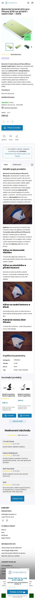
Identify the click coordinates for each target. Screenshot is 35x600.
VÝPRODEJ (17, 360)
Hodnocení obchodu (17, 430)
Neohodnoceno (16, 54)
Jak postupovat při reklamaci (11, 548)
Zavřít (30, 143)
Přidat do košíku (13, 128)
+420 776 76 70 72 (7, 517)
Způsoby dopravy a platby (10, 556)
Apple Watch (5, 538)
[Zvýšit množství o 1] (12, 122)
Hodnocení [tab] (17, 165)
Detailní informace (7, 97)
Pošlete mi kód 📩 (17, 592)
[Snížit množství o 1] (3, 122)
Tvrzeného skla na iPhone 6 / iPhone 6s (16, 232)
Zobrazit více (17, 498)
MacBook (4, 535)
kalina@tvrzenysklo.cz (8, 514)
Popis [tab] (6, 165)
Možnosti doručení (10, 108)
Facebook (2, 520)
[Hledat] (28, 3)
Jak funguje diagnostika (9, 550)
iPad (2, 532)
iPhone (3, 530)
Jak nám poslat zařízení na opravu (13, 553)
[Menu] (3, 3)
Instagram (7, 520)
